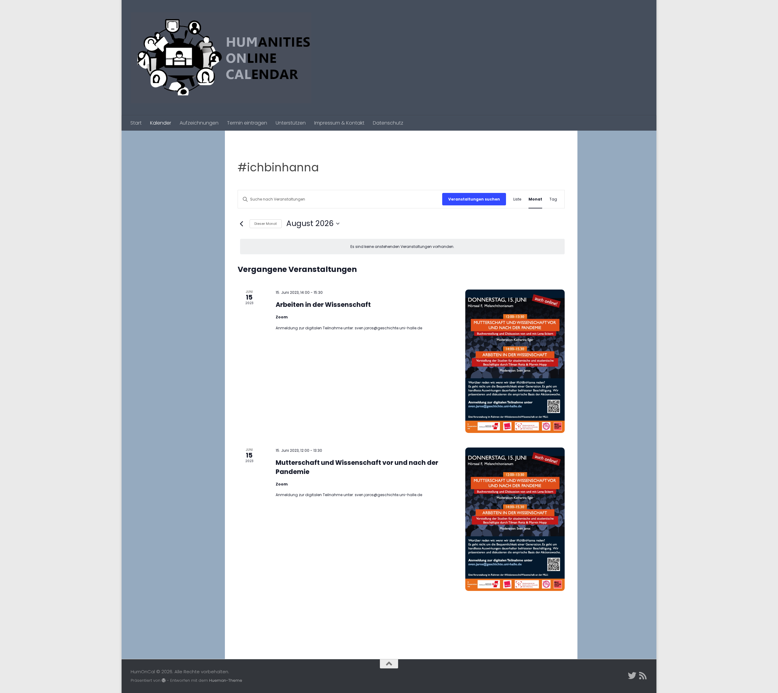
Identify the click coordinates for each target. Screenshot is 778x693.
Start (136, 122)
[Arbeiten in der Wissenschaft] (515, 361)
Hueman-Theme (225, 680)
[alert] (402, 246)
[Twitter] (632, 675)
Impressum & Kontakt (339, 122)
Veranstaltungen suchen (474, 199)
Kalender (160, 122)
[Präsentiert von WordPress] (164, 680)
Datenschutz (388, 122)
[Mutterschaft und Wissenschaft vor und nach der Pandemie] (515, 519)
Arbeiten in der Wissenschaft (323, 304)
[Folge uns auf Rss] (643, 675)
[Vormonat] (241, 223)
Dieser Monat (265, 223)
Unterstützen (291, 122)
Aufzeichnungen (199, 122)
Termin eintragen (247, 122)
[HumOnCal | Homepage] (221, 57)
